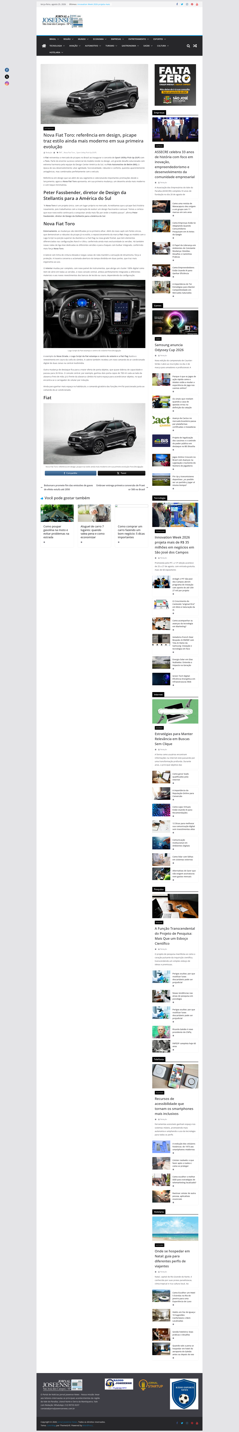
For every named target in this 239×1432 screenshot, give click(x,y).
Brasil (53, 39)
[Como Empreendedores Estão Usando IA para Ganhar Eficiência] (161, 271)
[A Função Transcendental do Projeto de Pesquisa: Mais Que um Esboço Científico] (175, 906)
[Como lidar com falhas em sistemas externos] (161, 859)
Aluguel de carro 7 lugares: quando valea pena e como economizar (93, 531)
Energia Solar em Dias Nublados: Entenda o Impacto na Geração (182, 662)
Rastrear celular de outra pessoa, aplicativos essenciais (184, 1196)
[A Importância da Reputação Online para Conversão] (161, 794)
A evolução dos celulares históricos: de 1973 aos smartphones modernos (183, 1146)
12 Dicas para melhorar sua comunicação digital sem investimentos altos (183, 826)
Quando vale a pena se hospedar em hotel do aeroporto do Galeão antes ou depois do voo (183, 1350)
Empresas (116, 39)
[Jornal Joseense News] (44, 45)
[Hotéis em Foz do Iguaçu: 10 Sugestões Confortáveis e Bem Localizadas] (161, 1318)
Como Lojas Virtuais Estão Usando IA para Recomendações (182, 810)
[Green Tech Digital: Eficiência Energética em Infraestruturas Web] (161, 680)
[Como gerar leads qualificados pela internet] (161, 778)
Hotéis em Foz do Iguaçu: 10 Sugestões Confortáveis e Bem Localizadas (184, 1316)
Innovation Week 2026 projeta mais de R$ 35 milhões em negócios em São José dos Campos (174, 544)
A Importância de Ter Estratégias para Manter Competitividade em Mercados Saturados (183, 288)
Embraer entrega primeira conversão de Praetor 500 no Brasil (120, 487)
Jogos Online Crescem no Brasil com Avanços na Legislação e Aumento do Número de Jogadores (184, 461)
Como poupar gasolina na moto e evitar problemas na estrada (56, 531)
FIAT (60, 152)
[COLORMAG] (63, 1380)
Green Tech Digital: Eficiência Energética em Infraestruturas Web (183, 679)
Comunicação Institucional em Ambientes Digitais (181, 843)
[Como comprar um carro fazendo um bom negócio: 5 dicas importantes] (131, 506)
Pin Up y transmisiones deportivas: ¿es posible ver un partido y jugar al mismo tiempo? (183, 480)
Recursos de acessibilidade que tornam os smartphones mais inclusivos (174, 1106)
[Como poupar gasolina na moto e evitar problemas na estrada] (57, 506)
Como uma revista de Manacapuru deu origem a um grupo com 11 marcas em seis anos (184, 207)
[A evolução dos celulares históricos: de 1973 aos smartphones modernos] (161, 1148)
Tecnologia (56, 45)
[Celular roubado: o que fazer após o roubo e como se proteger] (161, 1164)
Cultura (161, 45)
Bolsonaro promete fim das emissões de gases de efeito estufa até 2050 (68, 487)
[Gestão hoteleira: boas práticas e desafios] (161, 1334)
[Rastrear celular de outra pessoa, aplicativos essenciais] (161, 1197)
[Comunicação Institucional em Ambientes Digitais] (161, 844)
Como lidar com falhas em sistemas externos (182, 858)
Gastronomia (129, 45)
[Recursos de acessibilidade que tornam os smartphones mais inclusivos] (175, 1076)
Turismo (110, 45)
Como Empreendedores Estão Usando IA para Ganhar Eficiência (183, 270)
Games (158, 339)
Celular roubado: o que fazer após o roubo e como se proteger (183, 1163)
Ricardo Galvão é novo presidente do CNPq (182, 1030)
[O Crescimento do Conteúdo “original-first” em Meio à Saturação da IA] (161, 607)
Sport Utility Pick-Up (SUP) (86, 152)
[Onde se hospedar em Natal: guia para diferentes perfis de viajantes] (175, 1229)
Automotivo (91, 45)
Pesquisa (159, 922)
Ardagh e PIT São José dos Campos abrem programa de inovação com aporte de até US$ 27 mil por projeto (182, 584)
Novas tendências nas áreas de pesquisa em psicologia (182, 996)
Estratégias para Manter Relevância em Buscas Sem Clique (174, 738)
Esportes (158, 39)
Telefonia (159, 1093)
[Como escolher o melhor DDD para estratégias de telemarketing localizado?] (161, 1181)
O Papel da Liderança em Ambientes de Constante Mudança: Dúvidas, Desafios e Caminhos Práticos (184, 251)
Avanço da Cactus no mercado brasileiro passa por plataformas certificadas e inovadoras (184, 422)
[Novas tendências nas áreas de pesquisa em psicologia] (161, 997)
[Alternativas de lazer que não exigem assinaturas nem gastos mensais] (161, 875)
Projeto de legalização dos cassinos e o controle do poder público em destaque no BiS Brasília (184, 442)
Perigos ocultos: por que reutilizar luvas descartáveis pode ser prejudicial (183, 978)
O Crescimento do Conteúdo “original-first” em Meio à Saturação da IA (183, 605)
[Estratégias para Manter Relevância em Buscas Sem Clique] (175, 711)
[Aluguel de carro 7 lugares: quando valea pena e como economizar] (94, 506)
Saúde (146, 45)
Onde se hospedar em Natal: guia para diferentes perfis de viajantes (172, 1258)
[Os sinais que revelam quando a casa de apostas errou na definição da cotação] (161, 404)
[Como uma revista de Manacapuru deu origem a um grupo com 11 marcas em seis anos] (161, 209)
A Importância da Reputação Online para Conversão (183, 793)
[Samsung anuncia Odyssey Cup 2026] (175, 322)
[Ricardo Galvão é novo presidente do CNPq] (161, 1032)
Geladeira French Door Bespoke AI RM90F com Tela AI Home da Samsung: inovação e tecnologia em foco (183, 643)
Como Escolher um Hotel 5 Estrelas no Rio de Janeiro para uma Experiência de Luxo (183, 1297)
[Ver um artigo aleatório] (195, 45)
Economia (98, 39)
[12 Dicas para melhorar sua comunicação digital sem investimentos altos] (161, 827)
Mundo (82, 39)
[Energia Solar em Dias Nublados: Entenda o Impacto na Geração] (161, 663)
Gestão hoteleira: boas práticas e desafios (182, 1333)
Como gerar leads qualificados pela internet (180, 777)
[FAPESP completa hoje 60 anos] (161, 1046)
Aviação (73, 45)
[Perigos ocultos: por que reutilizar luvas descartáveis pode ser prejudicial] (161, 979)
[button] (57, 39)
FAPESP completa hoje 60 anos (184, 1045)
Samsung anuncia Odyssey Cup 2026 (169, 347)
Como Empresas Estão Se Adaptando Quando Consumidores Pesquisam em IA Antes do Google (184, 229)
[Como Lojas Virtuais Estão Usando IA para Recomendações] (161, 811)
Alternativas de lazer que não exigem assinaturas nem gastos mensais (184, 873)
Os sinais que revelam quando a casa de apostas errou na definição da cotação (182, 403)
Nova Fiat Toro (69, 152)
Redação (49, 152)
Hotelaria (55, 52)
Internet (159, 728)
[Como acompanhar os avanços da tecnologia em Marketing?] (161, 624)
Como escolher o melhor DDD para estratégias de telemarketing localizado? (184, 1179)
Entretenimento (137, 39)
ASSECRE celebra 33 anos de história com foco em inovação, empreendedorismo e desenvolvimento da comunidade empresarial (175, 164)
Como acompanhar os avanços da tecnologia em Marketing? (182, 623)
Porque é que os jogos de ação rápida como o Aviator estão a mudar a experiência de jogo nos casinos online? (184, 382)
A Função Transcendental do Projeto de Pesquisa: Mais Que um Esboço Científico (175, 936)
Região (67, 39)
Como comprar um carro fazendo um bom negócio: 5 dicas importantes (131, 531)
